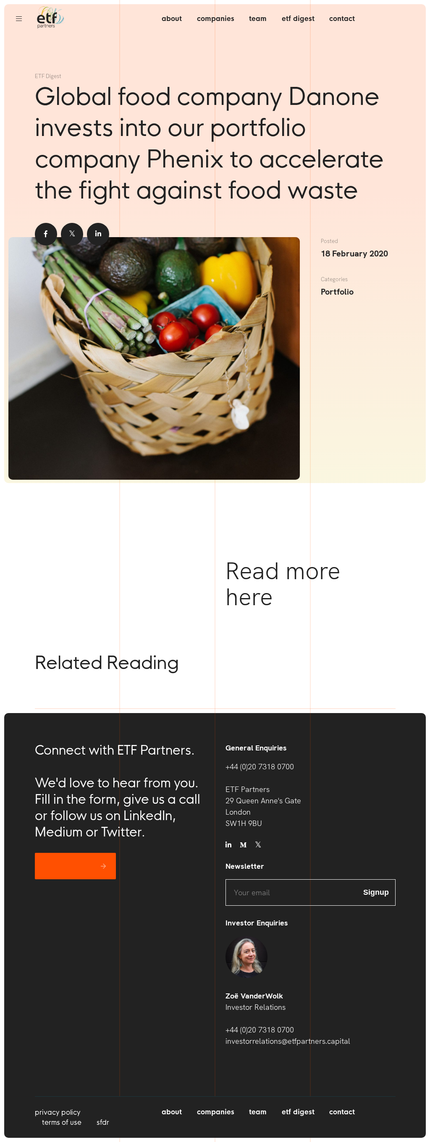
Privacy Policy (58, 1112)
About (172, 18)
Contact (342, 18)
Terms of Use (61, 1122)
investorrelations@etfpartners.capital (287, 1041)
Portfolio (337, 291)
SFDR (103, 1122)
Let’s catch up (69, 866)
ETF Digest (298, 18)
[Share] (46, 234)
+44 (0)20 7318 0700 (259, 766)
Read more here (283, 584)
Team (258, 18)
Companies (215, 18)
